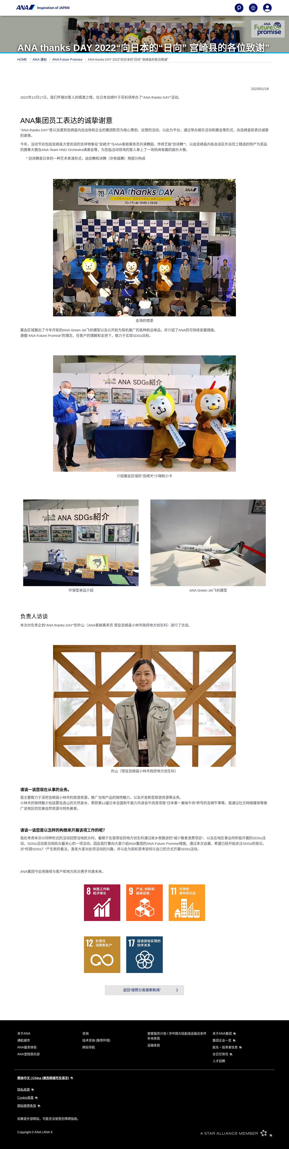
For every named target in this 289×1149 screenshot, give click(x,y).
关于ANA (23, 1033)
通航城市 (23, 1040)
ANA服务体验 (27, 1047)
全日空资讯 (220, 1054)
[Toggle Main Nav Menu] (253, 8)
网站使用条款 (26, 1105)
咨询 (85, 1033)
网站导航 (88, 1047)
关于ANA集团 (222, 1033)
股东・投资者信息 (225, 1047)
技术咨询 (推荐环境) (96, 1040)
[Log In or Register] (267, 8)
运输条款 (153, 1045)
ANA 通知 (40, 59)
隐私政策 (23, 1089)
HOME (22, 59)
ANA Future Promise (67, 59)
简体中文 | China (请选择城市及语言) (43, 1078)
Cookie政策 (25, 1097)
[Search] (239, 8)
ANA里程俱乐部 (28, 1054)
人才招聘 (219, 1061)
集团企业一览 (222, 1040)
